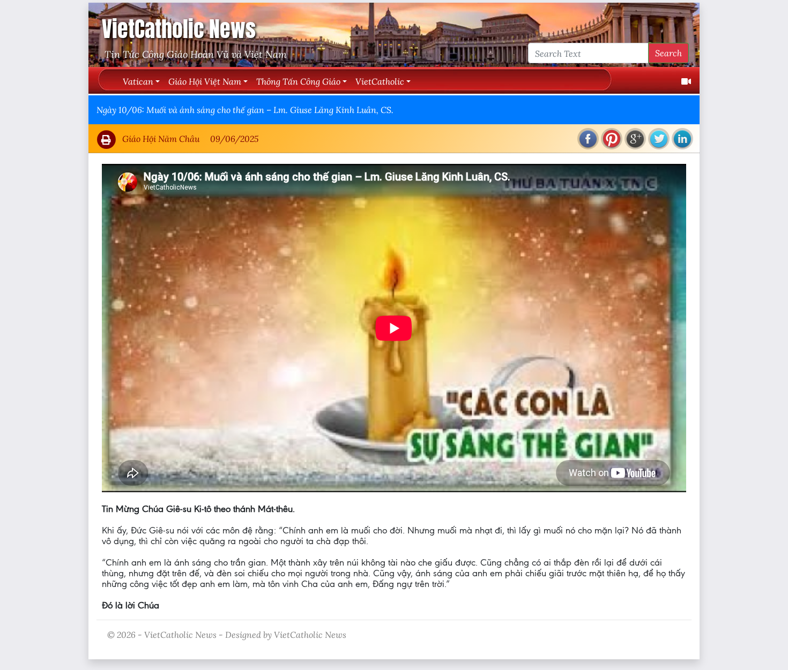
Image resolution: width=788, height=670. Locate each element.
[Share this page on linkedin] (682, 138)
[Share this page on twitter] (659, 138)
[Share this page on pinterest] (611, 138)
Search (668, 52)
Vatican (138, 81)
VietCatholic (379, 81)
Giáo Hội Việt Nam (204, 81)
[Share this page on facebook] (588, 138)
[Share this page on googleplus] (635, 138)
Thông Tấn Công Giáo (298, 81)
